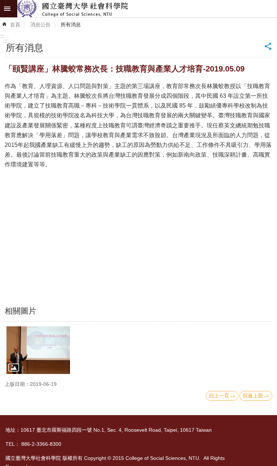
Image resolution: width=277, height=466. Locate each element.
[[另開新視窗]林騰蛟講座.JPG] (38, 350)
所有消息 (71, 24)
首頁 (15, 24)
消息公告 (40, 24)
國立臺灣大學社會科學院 (147, 8)
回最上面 (253, 396)
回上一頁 (219, 396)
